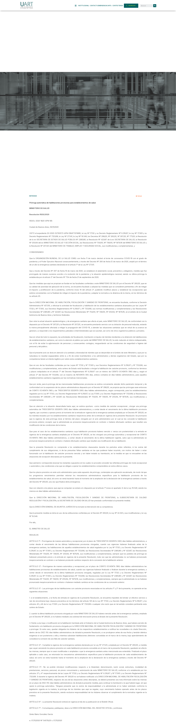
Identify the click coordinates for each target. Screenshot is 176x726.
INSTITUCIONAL (83, 5)
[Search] (154, 5)
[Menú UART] (76, 6)
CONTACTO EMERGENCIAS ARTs (100, 5)
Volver (139, 196)
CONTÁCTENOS (117, 5)
